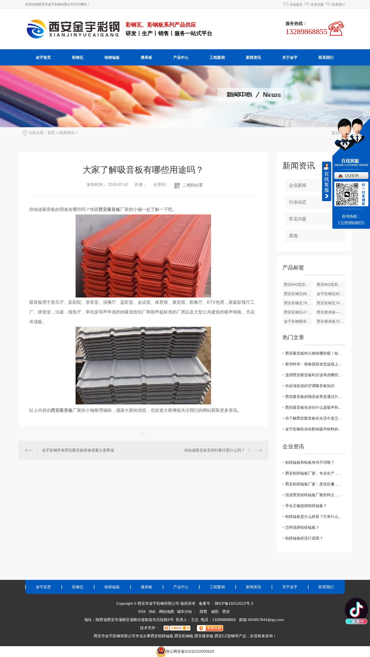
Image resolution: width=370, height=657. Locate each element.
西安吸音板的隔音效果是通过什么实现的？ (315, 396)
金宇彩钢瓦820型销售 (331, 294)
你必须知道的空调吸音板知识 (310, 386)
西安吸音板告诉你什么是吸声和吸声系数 (315, 407)
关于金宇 (289, 57)
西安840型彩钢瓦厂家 (298, 284)
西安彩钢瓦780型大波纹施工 (298, 303)
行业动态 (86, 132)
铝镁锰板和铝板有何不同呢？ (310, 462)
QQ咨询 (352, 175)
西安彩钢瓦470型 (298, 312)
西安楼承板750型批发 (331, 321)
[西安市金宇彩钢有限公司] (74, 29)
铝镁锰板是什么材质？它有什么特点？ (315, 516)
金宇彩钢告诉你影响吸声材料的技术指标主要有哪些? (315, 429)
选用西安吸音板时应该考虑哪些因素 (315, 375)
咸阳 (215, 611)
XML (152, 611)
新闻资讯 (253, 57)
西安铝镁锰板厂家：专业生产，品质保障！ (315, 473)
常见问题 (317, 4)
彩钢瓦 (77, 57)
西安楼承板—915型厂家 (331, 312)
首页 (51, 132)
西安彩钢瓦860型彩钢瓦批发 (298, 294)
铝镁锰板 (112, 57)
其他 (293, 235)
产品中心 (181, 57)
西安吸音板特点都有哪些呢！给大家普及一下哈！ (315, 353)
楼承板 (146, 57)
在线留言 (296, 4)
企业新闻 (297, 185)
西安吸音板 (109, 209)
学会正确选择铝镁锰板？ (306, 506)
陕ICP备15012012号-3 (234, 603)
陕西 (203, 611)
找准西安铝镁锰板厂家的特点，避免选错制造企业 (315, 495)
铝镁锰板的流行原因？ (304, 538)
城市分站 (184, 611)
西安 (226, 611)
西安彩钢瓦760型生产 (331, 303)
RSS (142, 611)
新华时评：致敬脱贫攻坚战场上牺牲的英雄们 (315, 364)
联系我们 (338, 4)
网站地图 (166, 611)
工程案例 (217, 57)
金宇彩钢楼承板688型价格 (298, 321)
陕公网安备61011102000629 (190, 651)
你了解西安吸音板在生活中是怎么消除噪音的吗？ (315, 418)
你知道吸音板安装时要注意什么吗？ (214, 450)
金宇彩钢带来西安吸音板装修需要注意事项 (78, 450)
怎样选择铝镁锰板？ (302, 527)
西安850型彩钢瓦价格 (331, 284)
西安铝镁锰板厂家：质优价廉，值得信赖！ (315, 484)
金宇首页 (43, 57)
